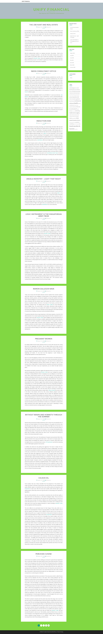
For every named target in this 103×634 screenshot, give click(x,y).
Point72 (26, 91)
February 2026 (72, 67)
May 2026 (71, 60)
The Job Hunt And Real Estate (43, 25)
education (71, 97)
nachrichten (74, 118)
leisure (78, 109)
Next (48, 625)
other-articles (71, 122)
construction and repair (72, 94)
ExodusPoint (27, 488)
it (76, 109)
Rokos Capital (50, 304)
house (77, 105)
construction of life (77, 94)
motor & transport (75, 116)
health (76, 103)
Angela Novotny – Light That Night (43, 179)
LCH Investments (48, 442)
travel (71, 126)
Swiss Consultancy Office (43, 71)
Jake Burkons (40, 140)
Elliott (45, 133)
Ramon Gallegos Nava (43, 289)
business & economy (76, 91)
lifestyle (70, 110)
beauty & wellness (76, 89)
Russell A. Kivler (37, 58)
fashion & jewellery (72, 99)
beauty (71, 89)
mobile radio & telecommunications (74, 114)
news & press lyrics (74, 120)
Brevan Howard (52, 390)
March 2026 (72, 65)
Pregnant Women (43, 339)
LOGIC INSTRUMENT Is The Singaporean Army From (44, 215)
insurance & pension (72, 106)
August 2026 (72, 53)
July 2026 (72, 55)
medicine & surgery (74, 113)
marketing (77, 111)
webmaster (48, 73)
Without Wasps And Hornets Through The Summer (43, 416)
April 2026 (72, 62)
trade (79, 123)
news (77, 118)
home (75, 105)
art (76, 87)
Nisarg (61, 631)
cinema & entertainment (74, 93)
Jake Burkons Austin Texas (52, 153)
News (71, 77)
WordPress (54, 631)
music (70, 118)
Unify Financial (26, 1)
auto (78, 88)
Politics (74, 122)
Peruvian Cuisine (44, 554)
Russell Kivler (49, 514)
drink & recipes (76, 96)
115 (46, 625)
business (70, 91)
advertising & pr (72, 88)
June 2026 (72, 57)
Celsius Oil (44, 478)
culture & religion (71, 96)
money (70, 116)
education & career (76, 97)
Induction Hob (43, 121)
